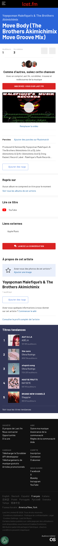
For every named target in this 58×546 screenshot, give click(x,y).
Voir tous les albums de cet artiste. (19, 190)
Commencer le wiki (27, 311)
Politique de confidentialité (36, 515)
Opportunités (8, 435)
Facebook (35, 471)
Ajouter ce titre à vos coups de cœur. (44, 51)
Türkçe (5, 502)
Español (25, 496)
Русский (36, 499)
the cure (26, 351)
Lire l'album (29, 107)
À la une (6, 438)
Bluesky (34, 478)
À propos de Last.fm (12, 428)
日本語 (5, 499)
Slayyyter (26, 397)
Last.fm (30, 4)
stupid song (28, 365)
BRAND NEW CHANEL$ (33, 393)
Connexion (35, 456)
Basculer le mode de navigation (4, 4)
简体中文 (15, 502)
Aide (32, 442)
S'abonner (35, 460)
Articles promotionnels (13, 466)
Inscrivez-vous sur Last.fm (29, 86)
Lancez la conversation (31, 246)
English (5, 496)
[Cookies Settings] (5, 540)
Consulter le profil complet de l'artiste (20, 319)
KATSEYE (26, 383)
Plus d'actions (52, 51)
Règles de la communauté (42, 438)
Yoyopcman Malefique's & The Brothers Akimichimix (27, 284)
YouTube (13, 209)
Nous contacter (10, 431)
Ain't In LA (27, 336)
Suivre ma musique (39, 428)
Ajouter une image (23, 272)
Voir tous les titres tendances (16, 409)
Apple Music (13, 231)
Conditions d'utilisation (13, 515)
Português (24, 499)
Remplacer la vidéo (29, 126)
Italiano (45, 496)
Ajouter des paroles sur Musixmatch (31, 139)
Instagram (35, 481)
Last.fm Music (25, 518)
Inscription (35, 453)
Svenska (46, 499)
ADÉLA (25, 340)
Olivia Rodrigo (28, 354)
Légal (51, 515)
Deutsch (15, 496)
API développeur (10, 456)
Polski (14, 499)
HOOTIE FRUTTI (30, 379)
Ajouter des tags (17, 166)
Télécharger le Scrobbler (14, 453)
